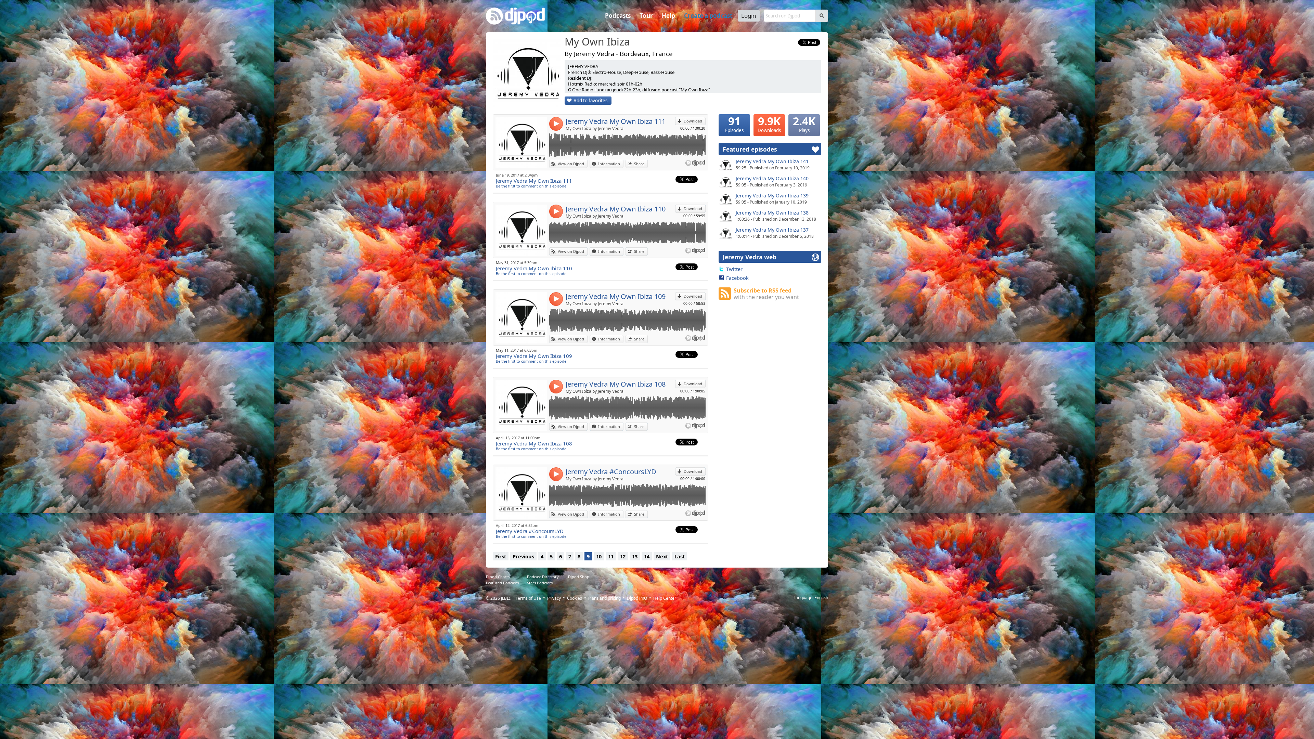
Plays (804, 123)
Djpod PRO (637, 598)
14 (646, 556)
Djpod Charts (498, 576)
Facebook (737, 278)
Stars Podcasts (540, 582)
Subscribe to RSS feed (766, 293)
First (500, 556)
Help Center (664, 598)
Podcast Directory (543, 576)
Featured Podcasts (502, 582)
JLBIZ (506, 598)
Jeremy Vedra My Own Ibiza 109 (616, 296)
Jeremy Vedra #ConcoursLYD (611, 471)
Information (609, 163)
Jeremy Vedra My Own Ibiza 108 (616, 384)
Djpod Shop (578, 576)
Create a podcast (708, 16)
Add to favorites (590, 101)
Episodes (734, 123)
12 (623, 556)
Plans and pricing (604, 598)
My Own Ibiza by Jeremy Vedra (594, 128)
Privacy (554, 598)
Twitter (734, 269)
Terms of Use (528, 598)
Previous (523, 556)
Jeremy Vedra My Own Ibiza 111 (616, 121)
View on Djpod (571, 163)
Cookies (574, 598)
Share (639, 163)
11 (611, 556)
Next (662, 556)
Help (668, 16)
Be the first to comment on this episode (531, 186)
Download (693, 121)
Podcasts (618, 16)
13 (634, 556)
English (821, 597)
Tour (646, 16)
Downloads (769, 123)
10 (599, 556)
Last (679, 556)
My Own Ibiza (597, 42)
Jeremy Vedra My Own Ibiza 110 (616, 209)
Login (748, 16)
